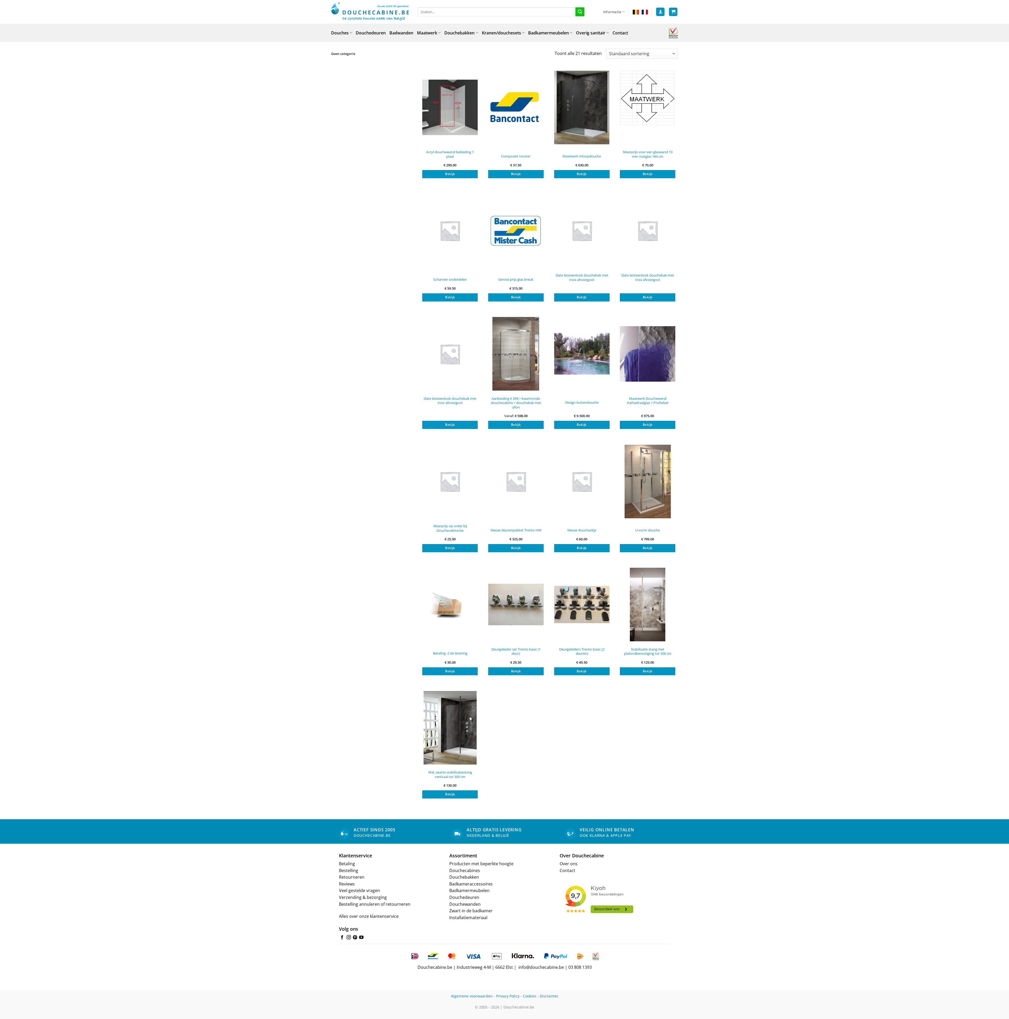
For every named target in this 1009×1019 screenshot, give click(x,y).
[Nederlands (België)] (636, 12)
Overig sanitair (590, 33)
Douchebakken (459, 33)
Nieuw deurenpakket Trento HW (516, 530)
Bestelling (348, 870)
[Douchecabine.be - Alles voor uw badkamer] (370, 11)
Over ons (569, 864)
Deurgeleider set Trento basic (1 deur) (515, 651)
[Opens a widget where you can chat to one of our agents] (989, 1009)
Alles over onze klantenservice (369, 916)
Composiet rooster (516, 156)
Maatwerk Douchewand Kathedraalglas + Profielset (647, 400)
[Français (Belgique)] (645, 12)
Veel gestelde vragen (359, 890)
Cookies (529, 996)
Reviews (347, 884)
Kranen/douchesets (501, 33)
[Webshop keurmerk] (673, 33)
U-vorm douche (647, 530)
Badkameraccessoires (471, 884)
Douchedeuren (371, 33)
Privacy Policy (507, 996)
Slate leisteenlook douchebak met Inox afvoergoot (581, 277)
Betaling (347, 864)
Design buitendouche (582, 402)
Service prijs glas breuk (515, 279)
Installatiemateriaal (468, 917)
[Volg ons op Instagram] (349, 937)
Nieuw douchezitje (581, 530)
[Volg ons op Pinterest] (355, 937)
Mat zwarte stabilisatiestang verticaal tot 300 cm (450, 774)
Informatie (612, 11)
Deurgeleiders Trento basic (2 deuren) (581, 651)
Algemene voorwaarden (472, 996)
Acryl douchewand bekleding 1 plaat (450, 154)
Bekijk (450, 174)
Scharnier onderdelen (450, 279)
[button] (660, 12)
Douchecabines (464, 870)
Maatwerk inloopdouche (582, 156)
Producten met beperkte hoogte (481, 864)
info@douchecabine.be (541, 967)
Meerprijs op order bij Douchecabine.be (450, 528)
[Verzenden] (579, 11)
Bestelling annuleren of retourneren (374, 904)
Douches (340, 33)
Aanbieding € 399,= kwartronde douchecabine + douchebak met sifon (516, 402)
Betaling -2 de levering (450, 653)
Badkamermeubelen (548, 33)
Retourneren (351, 877)
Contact (620, 33)
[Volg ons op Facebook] (342, 937)
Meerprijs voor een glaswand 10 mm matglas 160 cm (647, 154)
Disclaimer (549, 996)
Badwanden (401, 33)
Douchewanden (465, 904)
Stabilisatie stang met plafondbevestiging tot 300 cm (647, 651)
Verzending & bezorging (363, 897)
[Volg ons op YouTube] (361, 937)
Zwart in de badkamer (471, 911)
